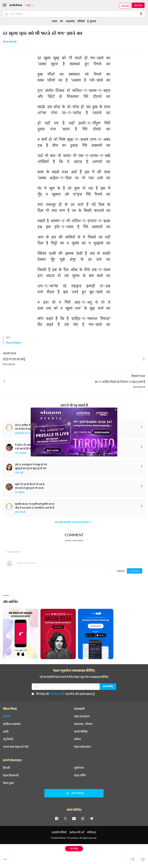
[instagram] (83, 818)
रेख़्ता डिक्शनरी (11, 775)
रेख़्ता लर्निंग (80, 775)
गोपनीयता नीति (57, 694)
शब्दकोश (70, 21)
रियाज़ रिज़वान (13, 342)
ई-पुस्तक (91, 21)
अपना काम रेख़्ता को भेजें (15, 746)
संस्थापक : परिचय (83, 723)
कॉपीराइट (91, 832)
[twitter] (65, 818)
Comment (134, 571)
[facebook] (57, 818)
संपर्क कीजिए (81, 731)
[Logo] (16, 5)
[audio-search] (141, 14)
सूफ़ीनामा (79, 767)
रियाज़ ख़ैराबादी (10, 42)
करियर (77, 739)
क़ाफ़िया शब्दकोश (12, 723)
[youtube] (74, 818)
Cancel (121, 571)
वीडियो (81, 21)
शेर (61, 21)
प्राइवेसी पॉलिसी (59, 832)
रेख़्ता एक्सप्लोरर (82, 746)
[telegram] (91, 818)
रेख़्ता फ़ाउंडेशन (82, 716)
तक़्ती (5, 731)
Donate (125, 5)
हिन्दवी (6, 767)
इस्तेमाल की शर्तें (76, 832)
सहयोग (6, 716)
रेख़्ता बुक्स (8, 782)
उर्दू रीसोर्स (8, 739)
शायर (54, 21)
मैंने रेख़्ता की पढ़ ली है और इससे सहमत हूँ (65, 694)
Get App (138, 5)
